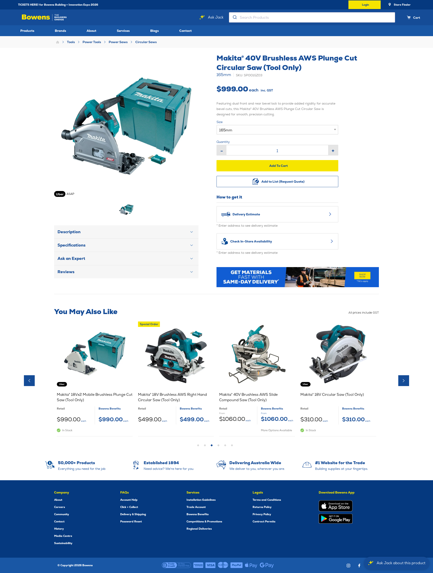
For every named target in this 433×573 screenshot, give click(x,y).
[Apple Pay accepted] (251, 565)
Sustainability (63, 543)
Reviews (66, 271)
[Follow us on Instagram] (348, 565)
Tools (71, 42)
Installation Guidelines (201, 500)
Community (61, 514)
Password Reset (131, 521)
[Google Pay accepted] (267, 565)
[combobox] (312, 17)
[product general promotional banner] (297, 277)
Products (27, 31)
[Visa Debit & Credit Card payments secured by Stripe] (210, 565)
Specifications (71, 245)
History (59, 529)
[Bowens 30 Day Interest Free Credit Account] (176, 565)
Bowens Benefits (198, 514)
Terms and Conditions (267, 500)
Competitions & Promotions (204, 521)
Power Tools (92, 42)
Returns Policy (262, 507)
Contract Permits (264, 521)
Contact (185, 31)
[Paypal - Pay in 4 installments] (236, 565)
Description (69, 231)
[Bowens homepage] (45, 17)
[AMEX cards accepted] (198, 565)
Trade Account (196, 507)
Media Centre (63, 536)
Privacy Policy (262, 514)
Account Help (129, 500)
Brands (60, 31)
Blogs (154, 31)
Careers (59, 507)
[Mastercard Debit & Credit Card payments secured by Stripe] (223, 565)
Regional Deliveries (199, 529)
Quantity (223, 142)
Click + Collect (129, 507)
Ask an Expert (71, 258)
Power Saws (118, 42)
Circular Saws (146, 42)
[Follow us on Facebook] (359, 565)
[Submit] (234, 17)
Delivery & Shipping (133, 514)
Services (123, 31)
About (91, 31)
